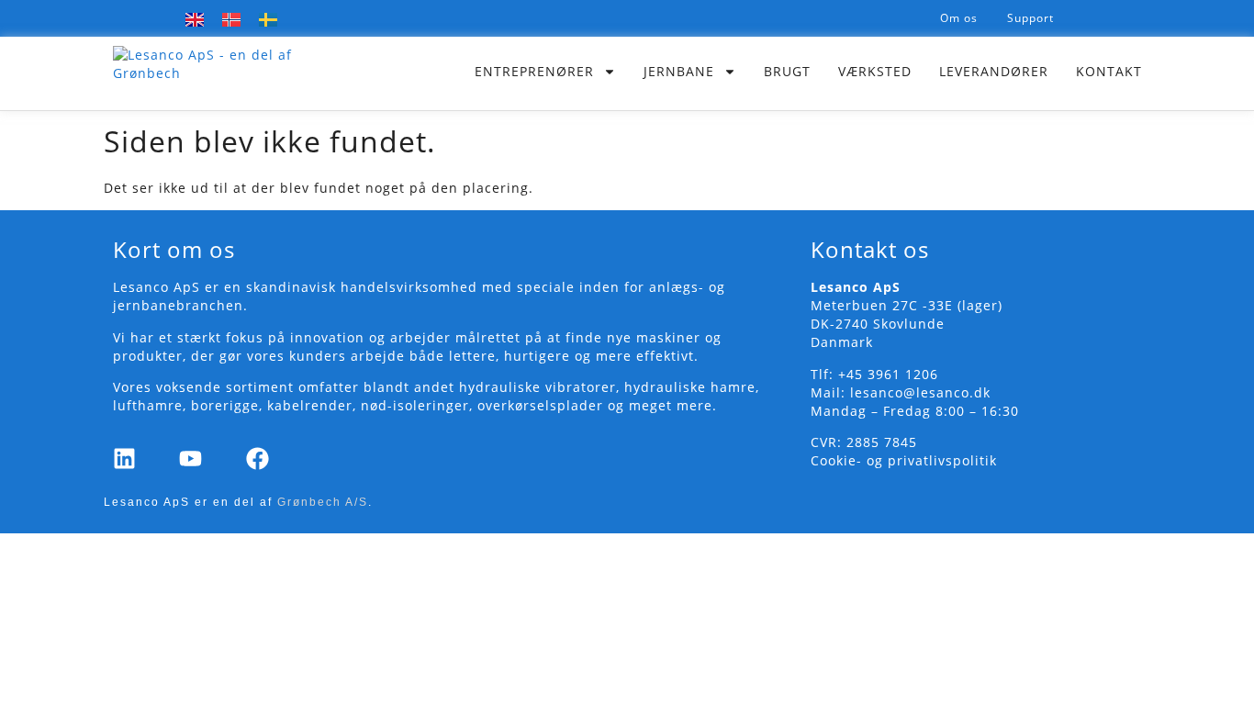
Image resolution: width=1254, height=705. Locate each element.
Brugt (787, 71)
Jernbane (679, 71)
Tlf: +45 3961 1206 (874, 374)
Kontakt (1109, 71)
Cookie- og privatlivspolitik (904, 460)
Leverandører (993, 71)
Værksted (875, 71)
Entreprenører (534, 71)
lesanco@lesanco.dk (920, 392)
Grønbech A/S (322, 502)
